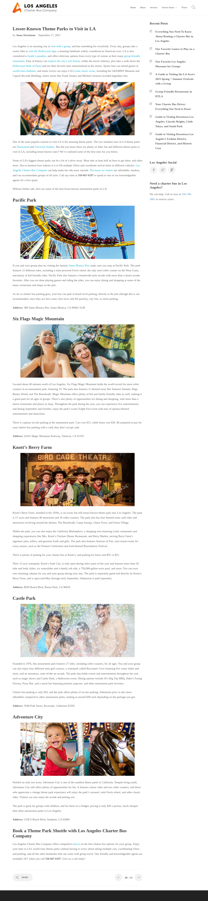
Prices (184, 7)
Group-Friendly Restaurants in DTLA (173, 94)
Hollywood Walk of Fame (27, 65)
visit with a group (60, 46)
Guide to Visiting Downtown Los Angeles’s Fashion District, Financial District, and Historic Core (174, 141)
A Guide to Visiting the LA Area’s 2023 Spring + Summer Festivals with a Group (175, 79)
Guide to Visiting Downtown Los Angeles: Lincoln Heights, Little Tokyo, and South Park (174, 121)
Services (153, 7)
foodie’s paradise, (37, 56)
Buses (142, 7)
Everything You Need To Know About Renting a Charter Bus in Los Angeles (174, 36)
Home (133, 7)
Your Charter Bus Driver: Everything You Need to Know (173, 106)
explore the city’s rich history (64, 61)
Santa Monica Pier (79, 265)
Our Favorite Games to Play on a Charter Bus (174, 51)
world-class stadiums (24, 70)
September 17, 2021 (49, 35)
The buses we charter (101, 170)
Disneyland (23, 146)
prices (76, 843)
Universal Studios (44, 146)
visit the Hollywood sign (42, 51)
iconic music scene (84, 70)
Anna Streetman (26, 35)
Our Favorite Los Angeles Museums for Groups (170, 64)
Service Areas (168, 7)
